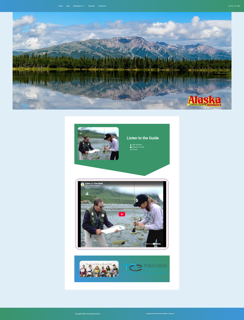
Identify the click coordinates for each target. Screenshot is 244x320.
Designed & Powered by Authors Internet (160, 313)
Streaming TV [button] (78, 6)
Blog (68, 6)
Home (61, 6)
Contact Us (102, 6)
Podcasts (91, 6)
